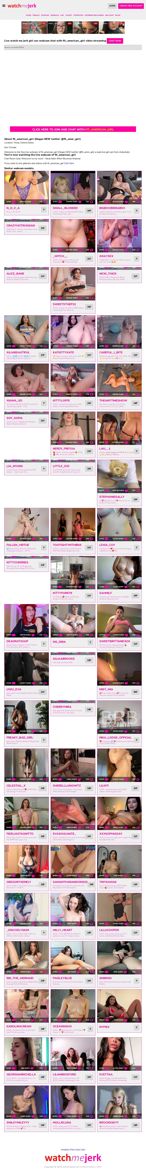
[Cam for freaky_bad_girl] (26, 717)
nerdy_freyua (64, 449)
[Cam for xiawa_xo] (26, 380)
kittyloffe (61, 400)
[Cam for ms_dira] (73, 620)
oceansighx (62, 1026)
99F (135, 692)
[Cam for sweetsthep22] (73, 283)
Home (28, 15)
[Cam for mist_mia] (119, 669)
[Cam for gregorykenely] (26, 861)
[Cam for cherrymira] (73, 702)
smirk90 (105, 978)
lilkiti (104, 786)
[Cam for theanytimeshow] (119, 380)
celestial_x (16, 786)
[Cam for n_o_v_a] (26, 187)
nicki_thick (107, 274)
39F (135, 595)
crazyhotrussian (21, 225)
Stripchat (78, 15)
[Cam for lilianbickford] (73, 1054)
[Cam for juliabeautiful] (26, 332)
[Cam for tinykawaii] (119, 861)
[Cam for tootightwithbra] (73, 524)
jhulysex (106, 256)
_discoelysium (18, 930)
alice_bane (15, 274)
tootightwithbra (67, 545)
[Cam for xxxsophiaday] (119, 813)
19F (135, 499)
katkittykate (63, 352)
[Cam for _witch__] (73, 235)
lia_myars (15, 466)
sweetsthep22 (64, 304)
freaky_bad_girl (20, 738)
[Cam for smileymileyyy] (26, 1102)
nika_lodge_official (115, 738)
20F (89, 210)
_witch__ (60, 256)
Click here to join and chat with (73, 129)
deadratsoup (17, 641)
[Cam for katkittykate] (73, 332)
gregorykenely (19, 882)
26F (89, 980)
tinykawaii (107, 882)
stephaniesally (111, 497)
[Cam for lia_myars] (26, 461)
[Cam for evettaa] (119, 1054)
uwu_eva (14, 689)
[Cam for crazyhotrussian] (26, 220)
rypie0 (104, 1027)
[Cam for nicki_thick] (119, 268)
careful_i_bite (111, 352)
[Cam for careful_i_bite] (119, 332)
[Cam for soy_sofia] (26, 413)
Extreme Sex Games (94, 15)
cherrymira (62, 707)
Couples (45, 15)
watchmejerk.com (71, 1166)
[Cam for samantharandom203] (73, 861)
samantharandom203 (70, 882)
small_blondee (65, 208)
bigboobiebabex (112, 208)
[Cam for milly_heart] (73, 909)
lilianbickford (64, 1074)
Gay (62, 15)
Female (36, 15)
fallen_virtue (18, 545)
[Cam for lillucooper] (119, 909)
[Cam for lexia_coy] (119, 524)
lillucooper (109, 930)
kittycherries (17, 562)
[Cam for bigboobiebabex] (119, 187)
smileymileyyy (18, 1122)
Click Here (69, 163)
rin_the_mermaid (20, 978)
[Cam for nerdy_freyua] (73, 428)
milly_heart (62, 930)
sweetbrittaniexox (114, 641)
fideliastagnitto (20, 834)
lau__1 (104, 449)
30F (89, 468)
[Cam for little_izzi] (73, 461)
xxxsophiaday (110, 834)
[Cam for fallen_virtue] (26, 524)
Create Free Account (131, 6)
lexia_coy (107, 545)
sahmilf (105, 593)
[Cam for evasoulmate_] (73, 813)
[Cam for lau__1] (119, 428)
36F (91, 884)
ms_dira (59, 642)
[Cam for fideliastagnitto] (26, 813)
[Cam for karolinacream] (26, 1005)
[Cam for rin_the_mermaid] (26, 957)
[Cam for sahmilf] (119, 572)
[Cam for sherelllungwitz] (73, 765)
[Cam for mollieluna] (73, 1102)
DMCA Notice (88, 1166)
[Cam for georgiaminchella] (26, 1054)
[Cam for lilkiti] (119, 765)
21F (42, 276)
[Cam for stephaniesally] (119, 476)
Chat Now (115, 40)
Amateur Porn (68, 1149)
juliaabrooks (64, 659)
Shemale (54, 15)
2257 (99, 1166)
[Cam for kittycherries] (26, 557)
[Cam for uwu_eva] (26, 669)
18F (135, 403)
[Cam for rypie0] (119, 1005)
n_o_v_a (13, 208)
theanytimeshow (113, 400)
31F (89, 258)
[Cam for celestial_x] (26, 765)
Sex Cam (80, 1149)
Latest (68, 15)
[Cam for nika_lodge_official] (119, 717)
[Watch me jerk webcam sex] (22, 5)
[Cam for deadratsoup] (26, 620)
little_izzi (61, 466)
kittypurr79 (62, 593)
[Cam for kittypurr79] (73, 572)
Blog (117, 15)
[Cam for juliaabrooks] (73, 653)
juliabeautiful (18, 352)
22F (42, 355)
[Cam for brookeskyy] (119, 1102)
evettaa (106, 1074)
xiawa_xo (14, 400)
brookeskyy (109, 1122)
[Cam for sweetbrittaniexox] (119, 620)
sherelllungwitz (67, 786)
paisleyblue (62, 978)
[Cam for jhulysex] (119, 235)
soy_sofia (15, 418)
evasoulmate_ (64, 834)
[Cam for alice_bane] (26, 268)
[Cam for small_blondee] (73, 187)
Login (112, 6)
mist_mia (106, 689)
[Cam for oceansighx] (73, 1005)
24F (89, 403)
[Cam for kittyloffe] (73, 380)
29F (42, 228)
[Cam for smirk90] (119, 957)
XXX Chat (109, 15)
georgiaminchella (21, 1074)
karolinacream (19, 1026)
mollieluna (62, 1122)
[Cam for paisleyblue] (73, 957)
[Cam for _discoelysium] (26, 909)
